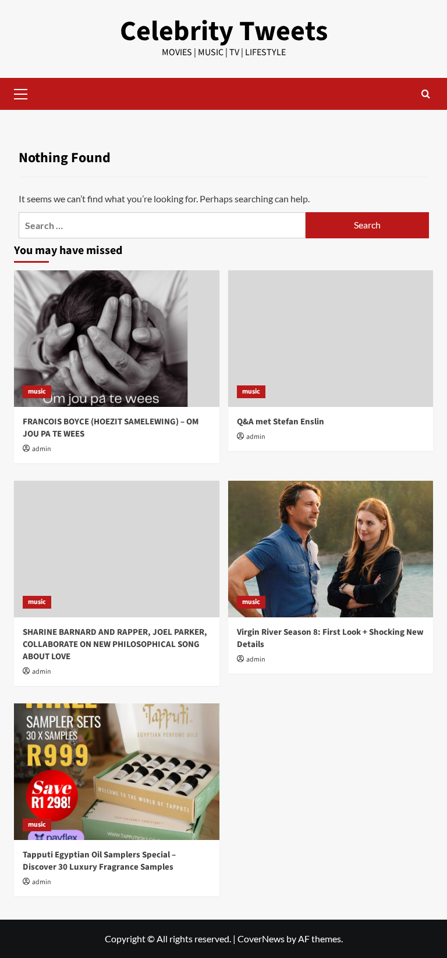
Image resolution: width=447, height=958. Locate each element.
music (37, 391)
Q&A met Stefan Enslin (280, 422)
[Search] (425, 94)
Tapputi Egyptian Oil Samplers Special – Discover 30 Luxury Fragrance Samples (99, 861)
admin (41, 449)
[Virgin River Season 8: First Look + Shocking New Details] (331, 549)
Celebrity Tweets (224, 31)
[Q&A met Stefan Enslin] (331, 338)
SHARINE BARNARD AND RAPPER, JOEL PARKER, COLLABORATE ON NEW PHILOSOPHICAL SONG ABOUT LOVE (115, 644)
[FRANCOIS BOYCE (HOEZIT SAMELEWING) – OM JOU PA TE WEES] (116, 338)
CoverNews (261, 938)
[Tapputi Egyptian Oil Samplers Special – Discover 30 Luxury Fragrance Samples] (116, 771)
